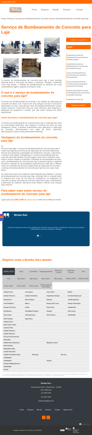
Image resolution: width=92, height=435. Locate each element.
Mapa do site (67, 410)
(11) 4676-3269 (46, 397)
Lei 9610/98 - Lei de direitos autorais (54, 375)
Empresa (45, 10)
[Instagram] (44, 417)
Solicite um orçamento (78, 40)
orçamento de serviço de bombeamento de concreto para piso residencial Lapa (77, 66)
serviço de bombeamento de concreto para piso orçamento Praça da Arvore (76, 75)
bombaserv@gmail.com (46, 401)
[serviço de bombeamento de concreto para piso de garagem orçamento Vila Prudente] (11, 67)
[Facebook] (48, 417)
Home (34, 10)
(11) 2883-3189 (17, 200)
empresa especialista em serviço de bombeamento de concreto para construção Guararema (78, 93)
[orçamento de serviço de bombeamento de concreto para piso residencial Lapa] (31, 47)
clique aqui (31, 200)
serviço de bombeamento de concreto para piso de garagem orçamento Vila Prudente (77, 84)
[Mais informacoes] (87, 9)
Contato (79, 10)
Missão (56, 10)
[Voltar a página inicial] (16, 9)
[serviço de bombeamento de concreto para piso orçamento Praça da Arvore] (52, 47)
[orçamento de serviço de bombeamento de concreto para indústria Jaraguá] (11, 47)
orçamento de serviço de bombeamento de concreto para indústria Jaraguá (77, 57)
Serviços (66, 10)
